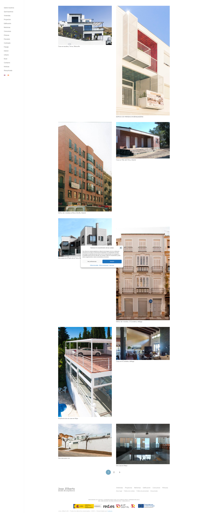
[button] (121, 248)
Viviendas (119, 488)
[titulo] (66, 489)
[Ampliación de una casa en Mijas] (85, 372)
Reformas (137, 488)
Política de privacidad (104, 265)
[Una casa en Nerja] (143, 444)
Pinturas (165, 488)
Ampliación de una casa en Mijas (68, 418)
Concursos (156, 488)
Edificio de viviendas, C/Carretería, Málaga (129, 321)
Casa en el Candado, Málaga (125, 361)
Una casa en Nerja (121, 465)
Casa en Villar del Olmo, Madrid (126, 160)
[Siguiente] (119, 472)
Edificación (146, 488)
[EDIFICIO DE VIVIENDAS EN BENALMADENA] (143, 60)
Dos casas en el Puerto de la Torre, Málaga (71, 258)
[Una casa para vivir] (85, 440)
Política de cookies (94, 265)
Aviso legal (111, 265)
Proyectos (128, 488)
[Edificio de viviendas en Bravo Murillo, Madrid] (85, 166)
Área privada (154, 491)
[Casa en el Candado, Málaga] (143, 343)
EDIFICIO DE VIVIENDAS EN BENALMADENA (129, 117)
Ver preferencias (91, 261)
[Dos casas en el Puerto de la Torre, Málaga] (85, 237)
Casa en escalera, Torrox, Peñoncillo (69, 46)
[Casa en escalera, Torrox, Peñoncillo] (85, 25)
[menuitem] (5, 75)
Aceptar (112, 261)
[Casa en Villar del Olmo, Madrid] (143, 140)
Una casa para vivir (64, 458)
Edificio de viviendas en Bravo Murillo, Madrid (72, 213)
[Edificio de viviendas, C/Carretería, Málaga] (143, 269)
